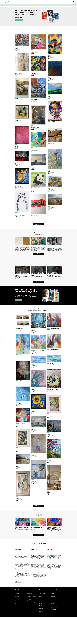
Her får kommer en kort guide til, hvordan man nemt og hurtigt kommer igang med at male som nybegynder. (54, 530)
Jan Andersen (52, 121)
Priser (16, 597)
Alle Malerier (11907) (38, 224)
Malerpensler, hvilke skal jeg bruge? (32, 602)
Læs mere (19, 300)
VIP (16, 98)
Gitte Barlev (36, 49)
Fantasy (40, 599)
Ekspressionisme (41, 611)
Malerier (36, 1)
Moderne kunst (29, 593)
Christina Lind (36, 187)
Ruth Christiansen (21, 447)
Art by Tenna (19, 120)
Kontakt (52, 597)
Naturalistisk (41, 609)
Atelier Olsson (36, 99)
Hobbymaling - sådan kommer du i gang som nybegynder (53, 528)
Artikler (16, 600)
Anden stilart (41, 614)
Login (52, 599)
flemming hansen (53, 188)
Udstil (41, 1)
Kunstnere (16, 594)
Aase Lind (35, 364)
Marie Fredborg (52, 206)
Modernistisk (41, 606)
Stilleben (40, 596)
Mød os (52, 594)
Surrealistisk (41, 608)
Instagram (53, 602)
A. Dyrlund (51, 491)
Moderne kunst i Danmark (54, 567)
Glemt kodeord (53, 600)
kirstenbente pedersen (54, 389)
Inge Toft (35, 147)
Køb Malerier (19, 19)
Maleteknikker (29, 594)
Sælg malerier (38, 281)
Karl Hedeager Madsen (22, 423)
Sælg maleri (17, 593)
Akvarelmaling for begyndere (36, 527)
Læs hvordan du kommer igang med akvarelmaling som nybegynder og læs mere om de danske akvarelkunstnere (38, 529)
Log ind (16, 602)
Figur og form (41, 597)
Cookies (52, 593)
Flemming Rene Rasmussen (23, 354)
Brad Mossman (20, 212)
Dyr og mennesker (42, 594)
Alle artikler (38, 253)
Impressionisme (41, 612)
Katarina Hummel (53, 55)
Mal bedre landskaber (30, 597)
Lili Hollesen (20, 380)
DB (17, 98)
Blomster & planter (42, 593)
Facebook (53, 603)
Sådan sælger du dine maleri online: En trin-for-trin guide (54, 246)
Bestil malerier (17, 596)
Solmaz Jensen (20, 328)
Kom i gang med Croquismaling (31, 599)
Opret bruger (17, 603)
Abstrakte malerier (41, 605)
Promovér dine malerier (30, 600)
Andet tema (41, 600)
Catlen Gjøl (52, 143)
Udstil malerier (17, 599)
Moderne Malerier (50, 558)
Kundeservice (53, 596)
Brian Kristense (53, 77)
